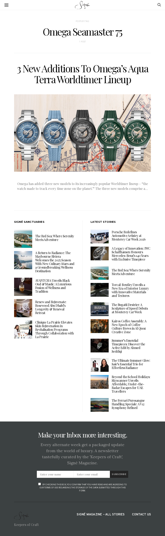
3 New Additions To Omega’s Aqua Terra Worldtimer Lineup (82, 74)
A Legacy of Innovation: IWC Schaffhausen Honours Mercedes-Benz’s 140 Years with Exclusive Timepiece (131, 253)
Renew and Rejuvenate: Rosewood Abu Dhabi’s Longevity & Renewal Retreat (50, 307)
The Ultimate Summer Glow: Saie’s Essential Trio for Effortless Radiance (131, 364)
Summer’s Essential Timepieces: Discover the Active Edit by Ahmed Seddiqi (128, 345)
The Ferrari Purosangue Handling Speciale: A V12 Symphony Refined (128, 404)
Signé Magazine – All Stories (101, 515)
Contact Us (141, 515)
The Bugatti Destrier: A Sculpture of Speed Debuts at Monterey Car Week (130, 308)
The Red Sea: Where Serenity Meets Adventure (54, 238)
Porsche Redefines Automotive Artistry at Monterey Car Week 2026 (129, 235)
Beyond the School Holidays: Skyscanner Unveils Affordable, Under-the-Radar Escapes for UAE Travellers (131, 384)
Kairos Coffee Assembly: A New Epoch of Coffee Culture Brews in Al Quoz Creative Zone (129, 326)
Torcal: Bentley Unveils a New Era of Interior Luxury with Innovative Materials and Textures (130, 290)
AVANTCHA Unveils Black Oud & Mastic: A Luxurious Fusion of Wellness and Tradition (53, 285)
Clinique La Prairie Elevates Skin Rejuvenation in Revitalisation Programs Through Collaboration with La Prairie (54, 329)
